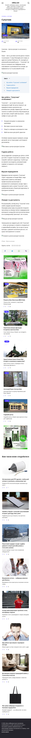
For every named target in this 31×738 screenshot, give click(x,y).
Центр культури (11, 241)
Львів (5, 35)
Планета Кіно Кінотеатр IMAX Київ (14, 300)
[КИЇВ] (15, 297)
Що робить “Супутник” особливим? (16, 82)
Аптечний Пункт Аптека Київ (13, 389)
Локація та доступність (13, 90)
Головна (4, 16)
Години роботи (10, 85)
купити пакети (5, 731)
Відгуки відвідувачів (12, 88)
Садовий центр (8, 414)
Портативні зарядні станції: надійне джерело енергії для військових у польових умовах (13, 545)
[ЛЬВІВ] (15, 356)
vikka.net (15, 3)
